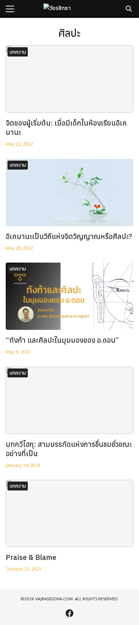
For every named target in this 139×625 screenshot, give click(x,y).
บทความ (18, 52)
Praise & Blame (31, 557)
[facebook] (69, 613)
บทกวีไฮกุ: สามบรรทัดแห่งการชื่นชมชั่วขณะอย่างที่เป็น (69, 448)
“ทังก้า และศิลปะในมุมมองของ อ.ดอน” (62, 340)
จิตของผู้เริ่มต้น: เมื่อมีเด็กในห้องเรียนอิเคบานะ (66, 127)
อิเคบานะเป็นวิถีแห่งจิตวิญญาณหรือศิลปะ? (69, 236)
